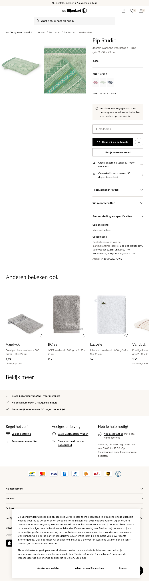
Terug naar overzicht (21, 32)
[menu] (8, 11)
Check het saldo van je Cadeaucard (71, 443)
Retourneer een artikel (24, 441)
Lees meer (81, 557)
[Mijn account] (123, 11)
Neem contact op (113, 434)
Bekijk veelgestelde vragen (73, 434)
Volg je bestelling (21, 434)
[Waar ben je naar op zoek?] (38, 21)
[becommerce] (118, 475)
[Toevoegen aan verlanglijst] (139, 142)
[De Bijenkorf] (74, 10)
